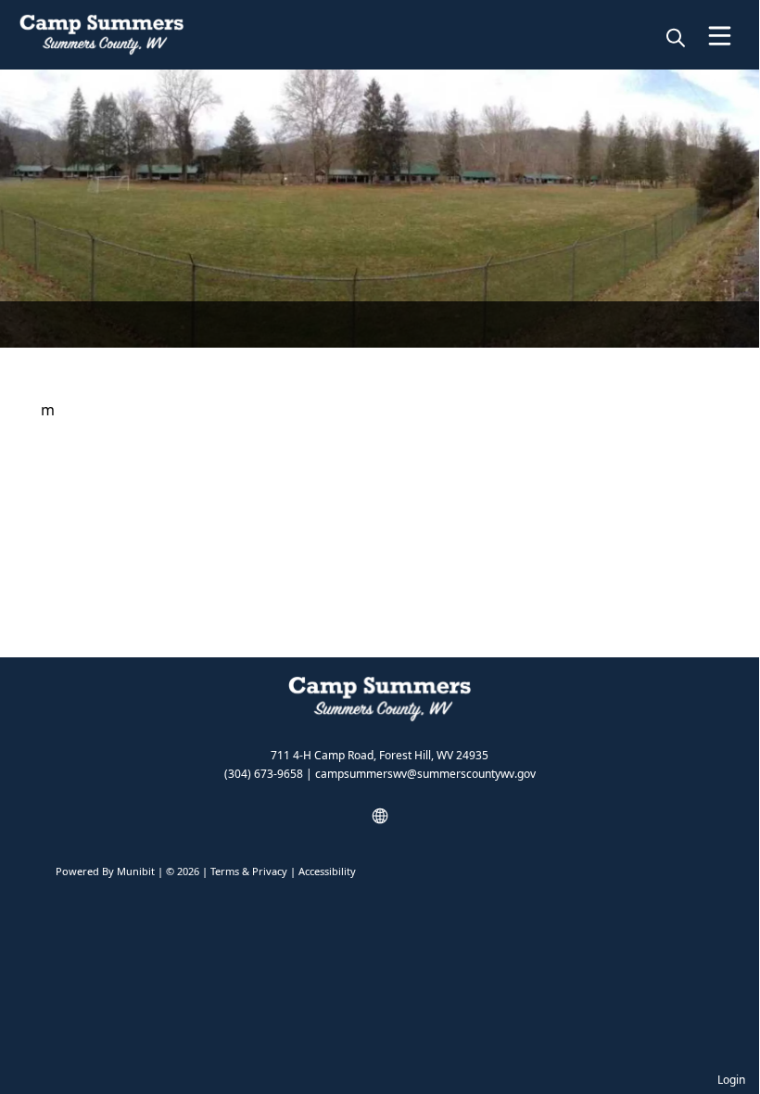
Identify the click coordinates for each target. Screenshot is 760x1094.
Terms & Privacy (248, 871)
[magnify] (675, 37)
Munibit (136, 871)
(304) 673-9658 (263, 774)
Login (731, 1080)
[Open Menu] (720, 36)
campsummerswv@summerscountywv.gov (425, 774)
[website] (380, 816)
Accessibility (327, 871)
